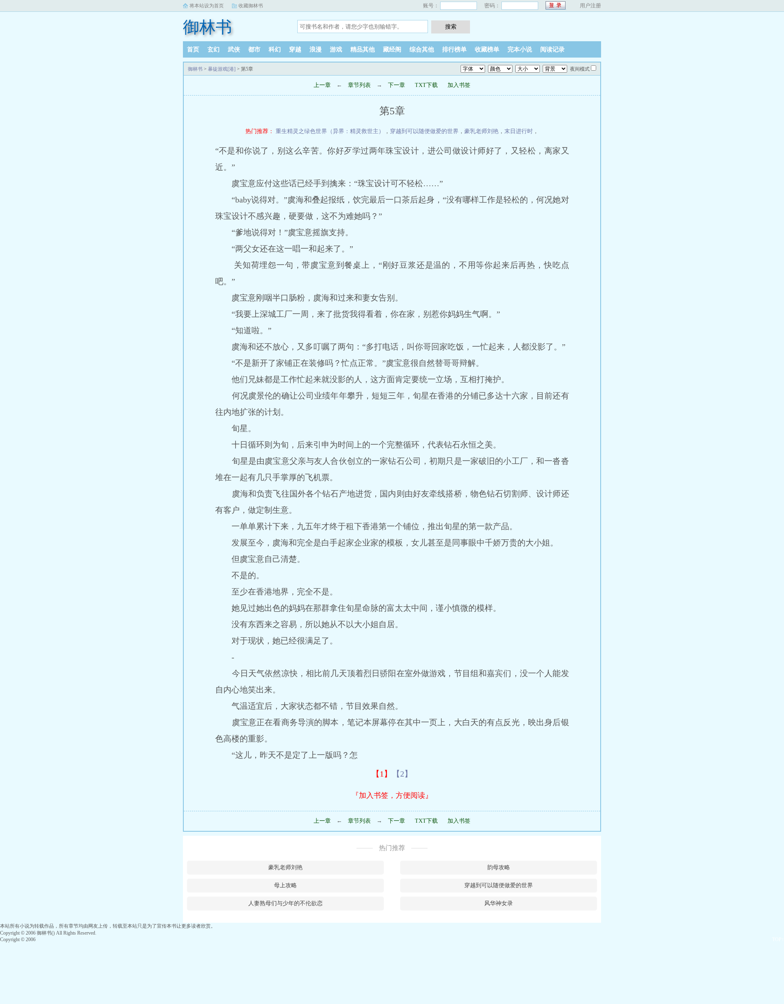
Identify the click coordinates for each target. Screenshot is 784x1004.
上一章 (322, 85)
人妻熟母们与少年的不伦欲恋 (285, 903)
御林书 (207, 27)
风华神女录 (498, 903)
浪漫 (316, 49)
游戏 (336, 49)
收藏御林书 (250, 6)
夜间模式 (580, 69)
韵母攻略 (498, 867)
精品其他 (362, 49)
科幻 (275, 49)
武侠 (234, 49)
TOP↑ (778, 939)
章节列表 (359, 85)
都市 (254, 49)
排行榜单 (454, 49)
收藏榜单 (487, 49)
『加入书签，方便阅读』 (392, 795)
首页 (193, 49)
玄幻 (213, 49)
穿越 (295, 49)
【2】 (402, 773)
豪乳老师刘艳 (481, 131)
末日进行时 (518, 131)
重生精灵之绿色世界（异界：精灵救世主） (330, 131)
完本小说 (520, 49)
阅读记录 (552, 49)
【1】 (382, 773)
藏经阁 (392, 49)
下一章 (396, 85)
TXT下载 (426, 85)
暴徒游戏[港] (222, 69)
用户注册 (590, 5)
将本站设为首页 (206, 6)
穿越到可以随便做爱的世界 (424, 131)
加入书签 (459, 85)
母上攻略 (285, 885)
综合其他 (422, 49)
